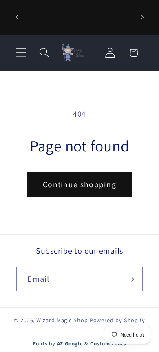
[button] (21, 52)
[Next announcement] (142, 17)
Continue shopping (79, 184)
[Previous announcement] (17, 17)
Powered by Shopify (117, 320)
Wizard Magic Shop (62, 320)
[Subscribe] (130, 279)
